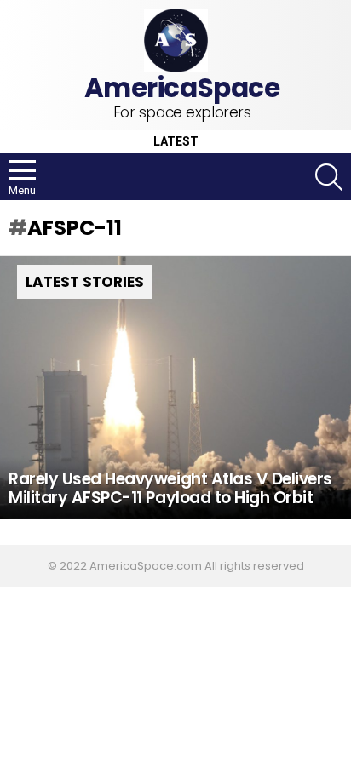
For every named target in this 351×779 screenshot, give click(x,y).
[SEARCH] (328, 177)
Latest (176, 141)
